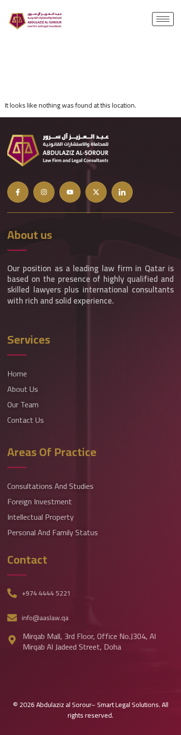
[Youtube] (70, 192)
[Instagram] (44, 192)
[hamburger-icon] (163, 19)
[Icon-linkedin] (122, 192)
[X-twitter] (96, 192)
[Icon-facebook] (17, 192)
